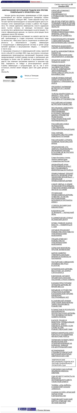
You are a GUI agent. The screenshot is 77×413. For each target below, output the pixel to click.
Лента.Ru (5, 72)
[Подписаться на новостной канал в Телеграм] (31, 78)
